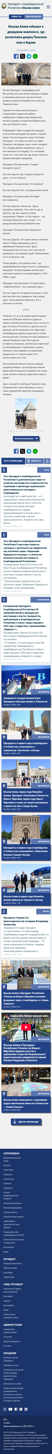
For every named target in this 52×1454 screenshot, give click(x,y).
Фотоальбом (8, 1247)
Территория (8, 1170)
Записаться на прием (12, 1384)
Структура (7, 1337)
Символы (7, 1183)
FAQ (5, 1419)
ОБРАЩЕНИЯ (9, 1353)
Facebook (16, 1409)
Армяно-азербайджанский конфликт (10, 1195)
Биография (8, 1272)
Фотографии (8, 1305)
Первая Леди (8, 1277)
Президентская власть (12, 1263)
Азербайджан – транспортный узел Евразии (11, 1224)
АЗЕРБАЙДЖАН (11, 1153)
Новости (7, 1301)
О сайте (6, 1423)
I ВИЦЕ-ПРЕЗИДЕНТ (13, 1284)
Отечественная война (12, 1203)
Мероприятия (33, 16)
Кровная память (10, 1212)
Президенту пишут (11, 1365)
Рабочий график (10, 1268)
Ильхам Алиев (31, 8)
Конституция (8, 1179)
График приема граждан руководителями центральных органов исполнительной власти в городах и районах (13, 1394)
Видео (6, 1252)
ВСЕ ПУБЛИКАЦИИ (13, 461)
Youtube (10, 1409)
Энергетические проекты (13, 1217)
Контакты (7, 1346)
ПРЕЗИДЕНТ (9, 1259)
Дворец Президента (11, 1341)
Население (7, 1174)
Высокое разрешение (24, 438)
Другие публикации (28, 1121)
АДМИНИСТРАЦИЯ (12, 1325)
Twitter (20, 1409)
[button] (5, 413)
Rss (26, 1409)
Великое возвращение (12, 1208)
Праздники (8, 1188)
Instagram (4, 1409)
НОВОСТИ (16, 16)
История (7, 1165)
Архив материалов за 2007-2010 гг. (19, 1426)
